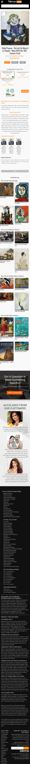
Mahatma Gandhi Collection (10, 534)
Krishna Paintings (7, 523)
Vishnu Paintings (7, 528)
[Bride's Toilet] (7, 296)
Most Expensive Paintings (9, 550)
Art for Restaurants (8, 579)
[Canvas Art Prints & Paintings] (21, 647)
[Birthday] (7, 283)
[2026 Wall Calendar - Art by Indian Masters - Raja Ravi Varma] (7, 326)
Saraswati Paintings (8, 533)
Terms (2, 744)
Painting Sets (6, 557)
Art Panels (6, 521)
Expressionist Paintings (9, 497)
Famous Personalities (8, 560)
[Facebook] (23, 751)
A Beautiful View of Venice (21, 351)
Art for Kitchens (7, 574)
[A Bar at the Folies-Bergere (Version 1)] (21, 237)
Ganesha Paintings (8, 529)
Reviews (3, 740)
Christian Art (6, 541)
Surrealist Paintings (8, 515)
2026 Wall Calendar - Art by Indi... (6, 338)
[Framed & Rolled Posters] (18, 634)
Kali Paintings (6, 565)
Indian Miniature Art (8, 504)
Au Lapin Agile (3, 197)
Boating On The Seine (20, 289)
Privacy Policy (4, 748)
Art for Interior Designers (9, 592)
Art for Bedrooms (7, 573)
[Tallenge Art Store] (15, 2)
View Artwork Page (14, 58)
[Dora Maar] (21, 192)
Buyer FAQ (3, 739)
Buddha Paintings (7, 525)
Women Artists (7, 545)
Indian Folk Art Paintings (9, 552)
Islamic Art (6, 500)
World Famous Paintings (9, 544)
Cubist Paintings (15, 161)
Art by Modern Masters (18, 160)
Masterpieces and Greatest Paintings (12, 549)
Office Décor (6, 589)
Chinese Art (6, 542)
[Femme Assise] (21, 214)
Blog (2, 756)
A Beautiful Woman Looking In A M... (21, 271)
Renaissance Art (7, 513)
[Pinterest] (28, 751)
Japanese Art (6, 537)
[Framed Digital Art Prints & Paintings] (26, 660)
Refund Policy (4, 742)
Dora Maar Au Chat (4, 225)
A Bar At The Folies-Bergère (6, 242)
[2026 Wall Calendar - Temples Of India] (7, 351)
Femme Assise (18, 223)
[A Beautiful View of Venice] (21, 346)
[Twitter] (21, 751)
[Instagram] (26, 751)
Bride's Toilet (3, 301)
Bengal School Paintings (9, 539)
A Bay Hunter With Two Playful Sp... (5, 261)
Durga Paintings (7, 563)
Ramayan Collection (8, 555)
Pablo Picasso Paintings (9, 163)
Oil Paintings (25, 161)
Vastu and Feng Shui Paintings (11, 566)
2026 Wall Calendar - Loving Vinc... (21, 338)
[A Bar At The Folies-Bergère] (7, 236)
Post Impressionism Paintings (11, 512)
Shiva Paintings (7, 526)
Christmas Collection (8, 553)
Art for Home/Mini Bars (9, 577)
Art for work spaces (8, 584)
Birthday (2, 289)
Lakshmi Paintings (8, 531)
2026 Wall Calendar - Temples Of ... (6, 362)
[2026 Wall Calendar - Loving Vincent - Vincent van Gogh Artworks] (21, 326)
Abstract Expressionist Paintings (11, 516)
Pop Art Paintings (7, 510)
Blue (7, 161)
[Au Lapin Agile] (7, 189)
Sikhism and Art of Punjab (10, 561)
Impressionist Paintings (9, 499)
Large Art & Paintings (8, 558)
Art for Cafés (6, 582)
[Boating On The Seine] (21, 283)
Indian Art (5, 502)
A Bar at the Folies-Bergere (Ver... (21, 245)
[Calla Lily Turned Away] (21, 301)
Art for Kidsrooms (8, 576)
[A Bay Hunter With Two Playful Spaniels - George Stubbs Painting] (7, 254)
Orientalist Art (6, 508)
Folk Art (5, 507)
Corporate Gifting (7, 590)
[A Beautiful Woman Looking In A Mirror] (21, 258)
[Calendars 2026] (12, 619)
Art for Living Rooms (8, 571)
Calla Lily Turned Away (20, 311)
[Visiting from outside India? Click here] (20, 598)
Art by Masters (5, 160)
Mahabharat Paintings (8, 547)
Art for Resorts (7, 581)
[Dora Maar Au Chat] (7, 215)
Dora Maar (17, 203)
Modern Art (6, 505)
